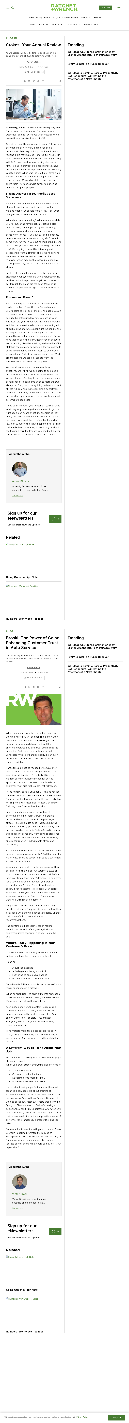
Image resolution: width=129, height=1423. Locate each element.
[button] (8, 8)
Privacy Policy (82, 1417)
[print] (60, 81)
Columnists (74, 25)
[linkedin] (29, 81)
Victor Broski (33, 667)
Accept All (117, 1418)
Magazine (44, 25)
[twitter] (34, 81)
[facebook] (24, 81)
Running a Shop (91, 25)
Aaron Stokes (34, 62)
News (32, 25)
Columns (10, 631)
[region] (64, 1418)
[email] (43, 81)
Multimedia (58, 25)
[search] (13, 8)
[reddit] (38, 81)
